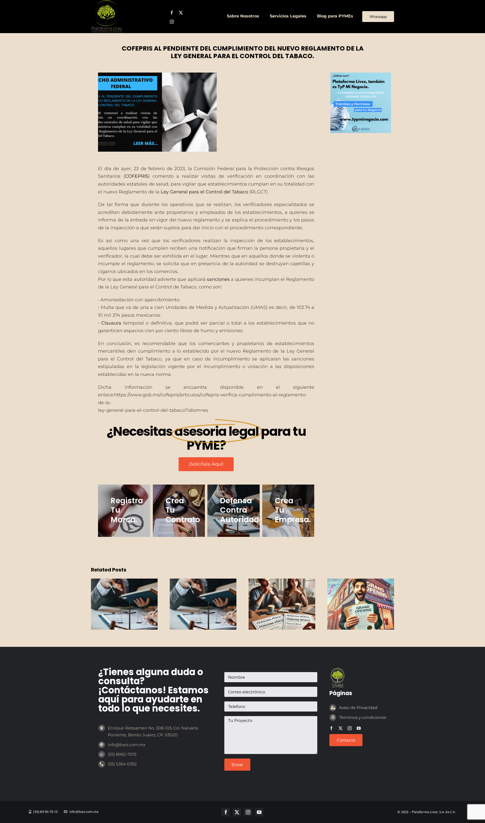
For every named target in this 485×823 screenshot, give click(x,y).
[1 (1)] (360, 75)
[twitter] (181, 13)
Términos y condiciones (362, 717)
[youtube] (359, 728)
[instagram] (172, 22)
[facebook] (172, 13)
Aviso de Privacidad (358, 707)
